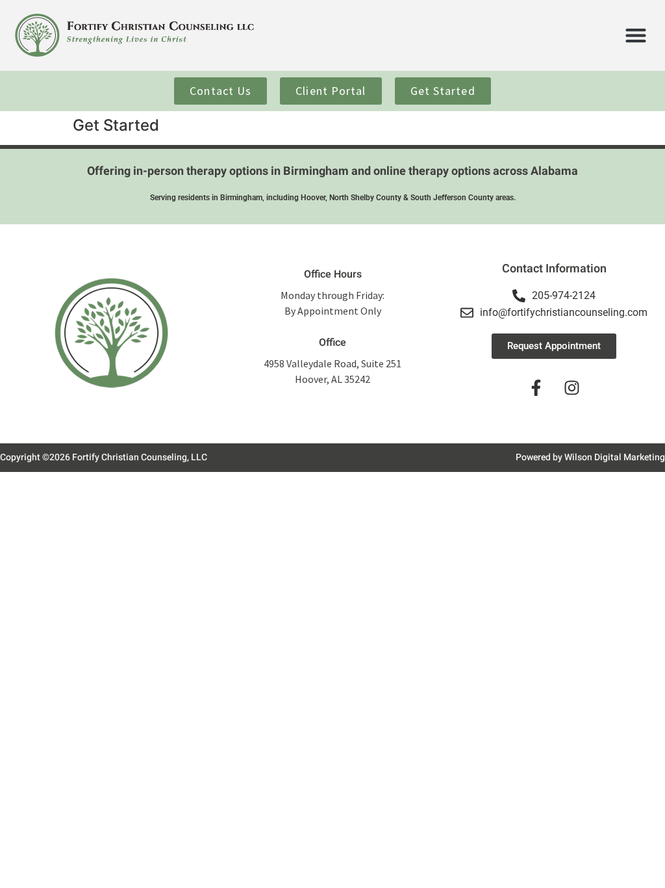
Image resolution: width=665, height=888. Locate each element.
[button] (635, 35)
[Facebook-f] (536, 388)
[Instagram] (572, 388)
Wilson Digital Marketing (614, 457)
